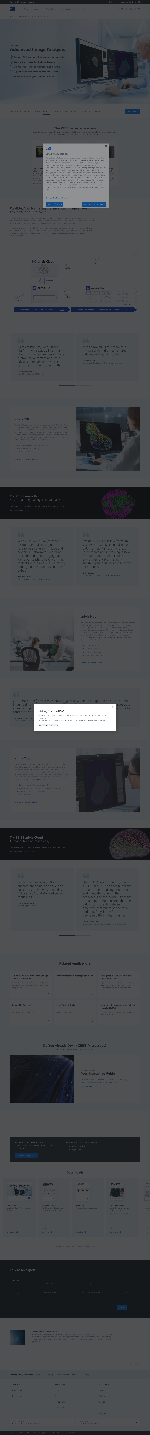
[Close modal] (113, 707)
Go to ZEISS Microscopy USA (48, 725)
